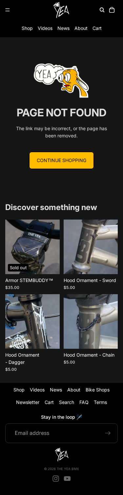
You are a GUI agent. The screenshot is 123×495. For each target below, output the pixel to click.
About (81, 28)
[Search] (102, 10)
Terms (100, 402)
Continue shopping (61, 160)
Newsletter (27, 402)
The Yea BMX (68, 469)
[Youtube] (67, 479)
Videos (45, 28)
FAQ (84, 402)
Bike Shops (98, 389)
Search (66, 402)
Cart (97, 28)
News (63, 28)
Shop (27, 28)
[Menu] (7, 9)
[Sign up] (108, 433)
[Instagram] (56, 479)
